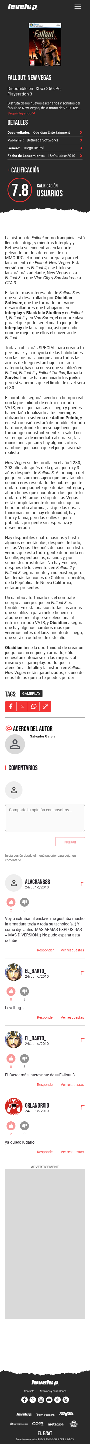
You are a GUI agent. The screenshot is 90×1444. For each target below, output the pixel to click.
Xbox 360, (46, 88)
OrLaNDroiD (37, 1105)
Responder (45, 950)
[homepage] (23, 7)
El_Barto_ (35, 970)
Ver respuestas (72, 950)
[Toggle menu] (78, 6)
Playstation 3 (20, 94)
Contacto (29, 1391)
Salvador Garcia (43, 736)
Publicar (70, 841)
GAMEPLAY (31, 694)
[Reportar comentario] (80, 884)
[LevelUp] (24, 1415)
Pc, (58, 88)
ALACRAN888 (37, 881)
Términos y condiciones (53, 1391)
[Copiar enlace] (45, 706)
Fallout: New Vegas (29, 77)
